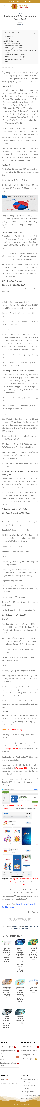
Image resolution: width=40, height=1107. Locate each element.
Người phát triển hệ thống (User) (16, 59)
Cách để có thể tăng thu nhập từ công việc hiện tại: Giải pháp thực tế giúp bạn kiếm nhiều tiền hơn (20, 994)
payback (26, 926)
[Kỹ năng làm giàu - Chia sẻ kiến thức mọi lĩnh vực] (20, 7)
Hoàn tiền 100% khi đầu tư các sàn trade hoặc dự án (21, 51)
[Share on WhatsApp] (10, 919)
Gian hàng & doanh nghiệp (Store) (17, 57)
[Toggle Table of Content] (34, 33)
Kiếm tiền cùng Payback (12, 43)
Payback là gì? (9, 36)
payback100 (14, 928)
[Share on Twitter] (18, 919)
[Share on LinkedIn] (29, 919)
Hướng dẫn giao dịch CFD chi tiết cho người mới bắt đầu (20, 1020)
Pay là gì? (7, 38)
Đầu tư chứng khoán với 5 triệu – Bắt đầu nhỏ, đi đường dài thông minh (6, 1022)
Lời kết (6, 61)
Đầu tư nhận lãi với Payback (15, 45)
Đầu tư (20, 13)
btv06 (21, 25)
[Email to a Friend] (22, 919)
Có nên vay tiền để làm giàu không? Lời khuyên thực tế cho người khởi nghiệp (33, 952)
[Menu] (3, 6)
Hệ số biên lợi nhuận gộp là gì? (33, 988)
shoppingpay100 (24, 928)
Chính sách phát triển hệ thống (14, 55)
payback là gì (34, 926)
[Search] (37, 6)
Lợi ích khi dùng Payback (12, 41)
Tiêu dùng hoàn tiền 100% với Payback (18, 48)
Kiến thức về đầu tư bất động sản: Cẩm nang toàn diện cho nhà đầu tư (7, 992)
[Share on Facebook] (14, 919)
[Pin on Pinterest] (25, 919)
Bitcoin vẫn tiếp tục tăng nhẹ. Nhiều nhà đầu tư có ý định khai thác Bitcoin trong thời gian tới (7, 954)
